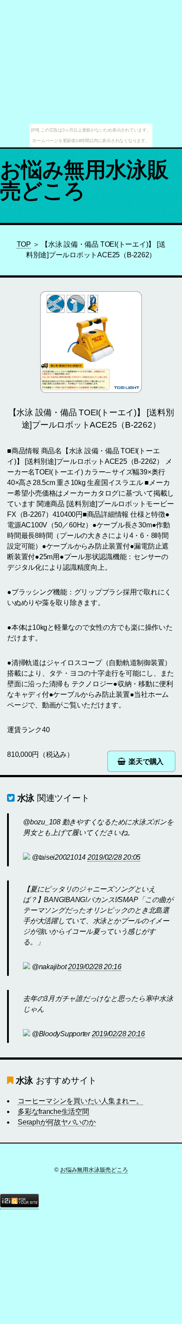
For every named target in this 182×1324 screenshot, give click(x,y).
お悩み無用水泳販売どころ (84, 180)
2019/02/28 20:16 (94, 966)
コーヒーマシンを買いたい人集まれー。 (80, 1101)
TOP (24, 244)
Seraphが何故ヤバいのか (57, 1122)
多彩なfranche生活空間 (53, 1111)
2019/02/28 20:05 (113, 857)
